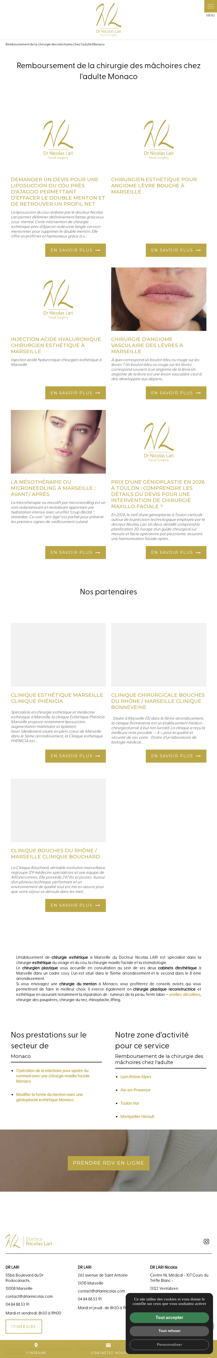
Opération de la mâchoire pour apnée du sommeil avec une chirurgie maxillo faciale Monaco (53, 1076)
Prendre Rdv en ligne (108, 1163)
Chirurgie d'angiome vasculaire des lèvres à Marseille (147, 345)
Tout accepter (169, 1317)
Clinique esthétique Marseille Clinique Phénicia (57, 698)
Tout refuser (169, 1331)
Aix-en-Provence (135, 1089)
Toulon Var (129, 1103)
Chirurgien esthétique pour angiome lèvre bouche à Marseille (154, 185)
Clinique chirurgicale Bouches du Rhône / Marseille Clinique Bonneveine (158, 701)
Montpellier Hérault (137, 1116)
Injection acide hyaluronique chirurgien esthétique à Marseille (56, 345)
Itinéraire (36, 1348)
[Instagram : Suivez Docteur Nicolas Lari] (206, 1241)
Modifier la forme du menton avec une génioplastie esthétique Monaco (49, 1097)
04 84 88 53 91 (17, 1304)
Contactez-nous (108, 1348)
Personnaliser (169, 1344)
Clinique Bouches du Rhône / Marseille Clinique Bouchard (55, 853)
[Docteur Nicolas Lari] (108, 20)
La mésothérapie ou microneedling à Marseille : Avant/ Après (53, 488)
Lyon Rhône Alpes (135, 1076)
